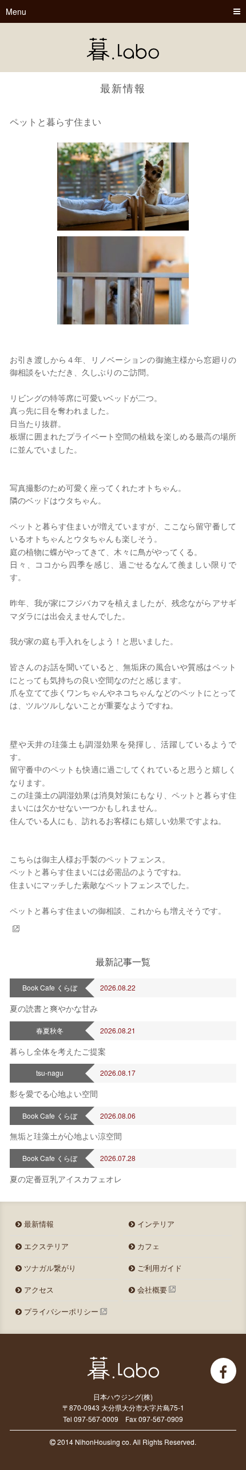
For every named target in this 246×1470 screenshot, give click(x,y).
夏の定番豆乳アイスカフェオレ (66, 1178)
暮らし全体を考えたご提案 (58, 1051)
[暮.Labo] (123, 49)
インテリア (154, 1223)
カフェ (147, 1246)
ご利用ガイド (158, 1267)
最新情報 (38, 1223)
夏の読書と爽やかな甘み (54, 1008)
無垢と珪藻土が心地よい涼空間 (66, 1136)
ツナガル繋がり (49, 1267)
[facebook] (223, 1371)
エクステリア (45, 1246)
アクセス (38, 1289)
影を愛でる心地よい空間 (54, 1093)
